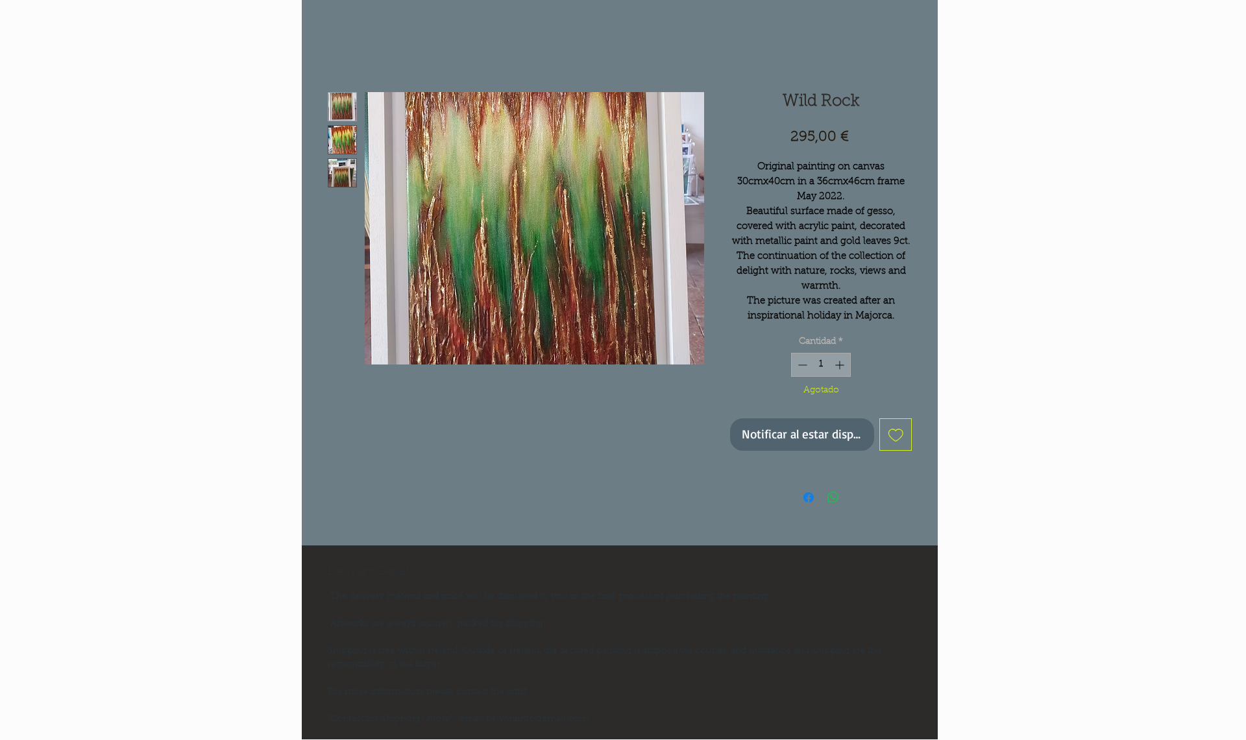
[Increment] (841, 364)
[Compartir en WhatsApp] (833, 497)
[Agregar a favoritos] (895, 434)
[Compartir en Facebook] (808, 497)
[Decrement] (801, 364)
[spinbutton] (821, 364)
